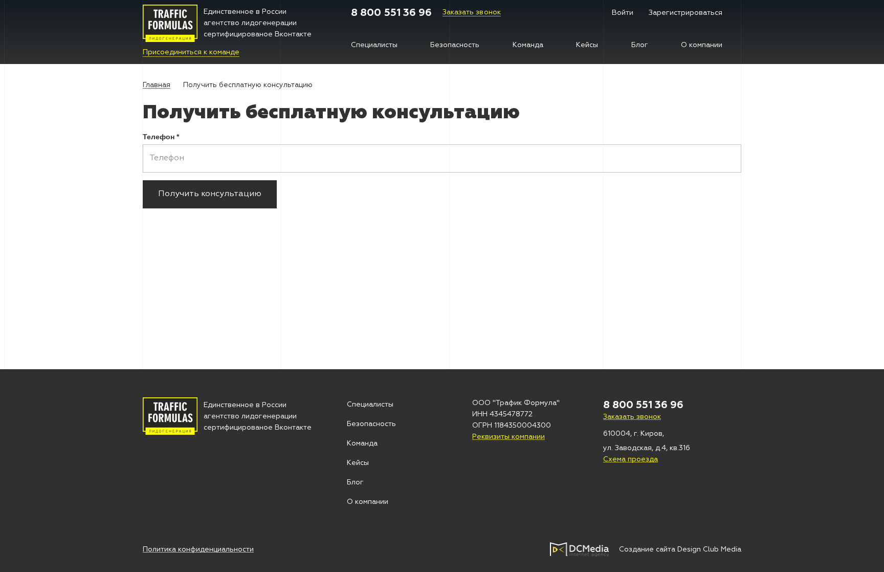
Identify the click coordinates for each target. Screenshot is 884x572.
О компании (701, 45)
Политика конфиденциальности (198, 549)
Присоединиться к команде (191, 52)
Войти (622, 12)
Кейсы (587, 45)
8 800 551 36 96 (391, 13)
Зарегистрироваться (685, 12)
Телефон (161, 137)
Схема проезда (630, 459)
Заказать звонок (472, 12)
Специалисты (374, 45)
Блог (639, 45)
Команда (528, 45)
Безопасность (454, 45)
